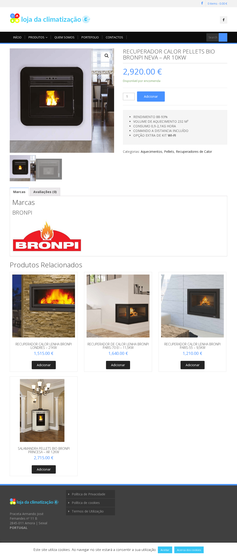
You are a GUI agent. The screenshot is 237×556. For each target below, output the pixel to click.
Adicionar (151, 96)
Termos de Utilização (88, 511)
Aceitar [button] (165, 550)
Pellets (169, 151)
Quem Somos (64, 37)
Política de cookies (86, 502)
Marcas (19, 192)
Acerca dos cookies (189, 550)
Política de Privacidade (88, 494)
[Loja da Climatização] (50, 18)
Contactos (114, 37)
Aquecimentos (151, 151)
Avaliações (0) (45, 192)
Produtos (36, 37)
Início (17, 37)
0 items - (217, 4)
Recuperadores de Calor (194, 151)
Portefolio (90, 37)
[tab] (19, 192)
